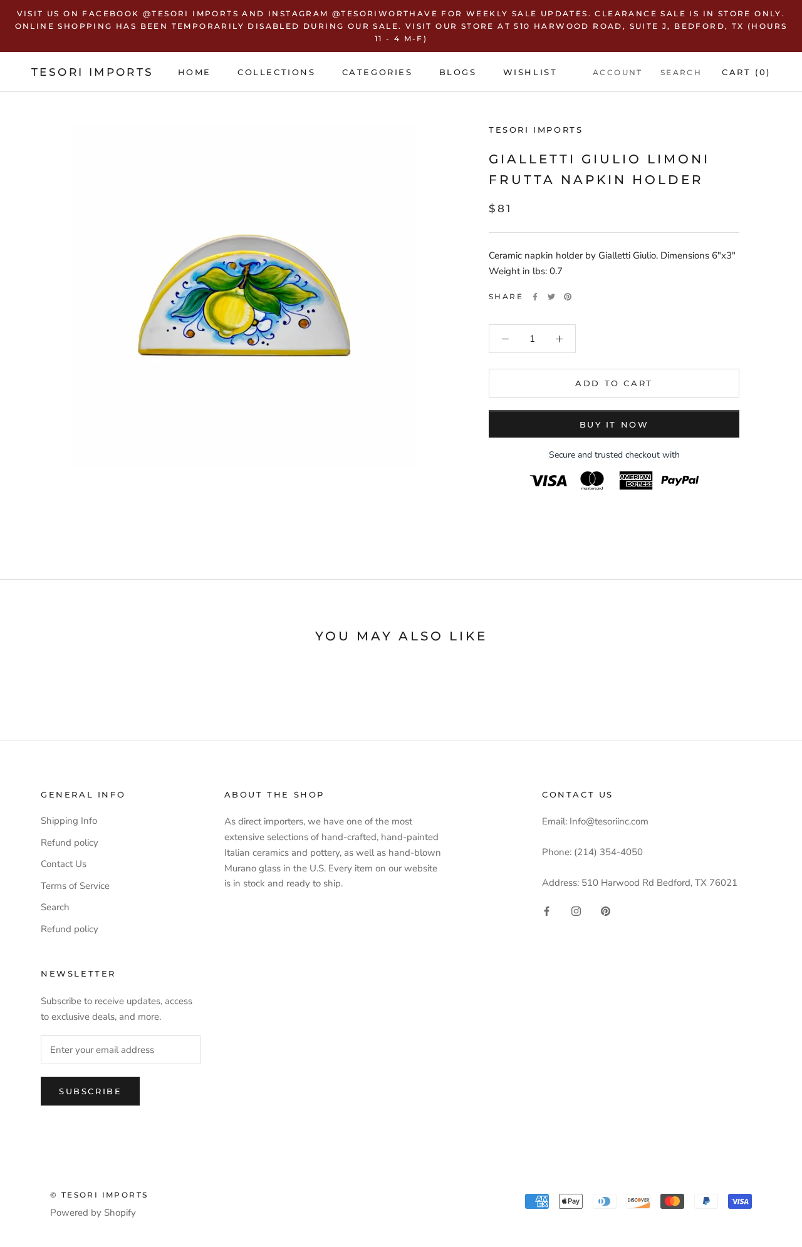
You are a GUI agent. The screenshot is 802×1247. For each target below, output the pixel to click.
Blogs (458, 72)
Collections (276, 72)
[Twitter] (551, 296)
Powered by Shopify (93, 1212)
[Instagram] (576, 911)
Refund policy (69, 842)
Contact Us (63, 864)
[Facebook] (535, 296)
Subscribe (90, 1091)
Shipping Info (69, 820)
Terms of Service (75, 886)
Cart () (746, 72)
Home (194, 72)
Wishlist (530, 72)
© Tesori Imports (99, 1194)
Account (618, 72)
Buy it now (614, 425)
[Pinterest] (567, 296)
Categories (377, 72)
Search (681, 72)
